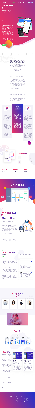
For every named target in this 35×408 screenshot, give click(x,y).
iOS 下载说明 (23, 401)
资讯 (25, 2)
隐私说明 (27, 399)
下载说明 (31, 2)
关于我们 (27, 398)
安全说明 (17, 400)
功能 (18, 2)
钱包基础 (17, 398)
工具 (23, 2)
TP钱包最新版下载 (14, 2)
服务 (20, 2)
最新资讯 (17, 401)
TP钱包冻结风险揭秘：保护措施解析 (28, 361)
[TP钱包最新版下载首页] (4, 2)
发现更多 (4, 44)
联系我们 (27, 401)
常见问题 (27, 400)
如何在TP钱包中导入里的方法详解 (17, 361)
